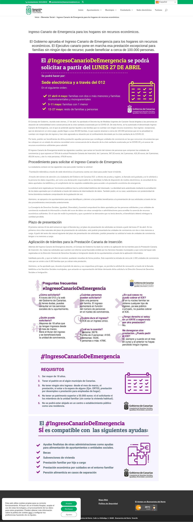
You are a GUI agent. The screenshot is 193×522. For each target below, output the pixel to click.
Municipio (109, 10)
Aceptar (69, 503)
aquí (30, 512)
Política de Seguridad (108, 503)
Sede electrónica (144, 10)
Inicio (80, 10)
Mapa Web (103, 500)
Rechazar (69, 509)
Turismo (158, 10)
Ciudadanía (125, 10)
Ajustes (69, 514)
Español (163, 2)
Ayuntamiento (93, 10)
